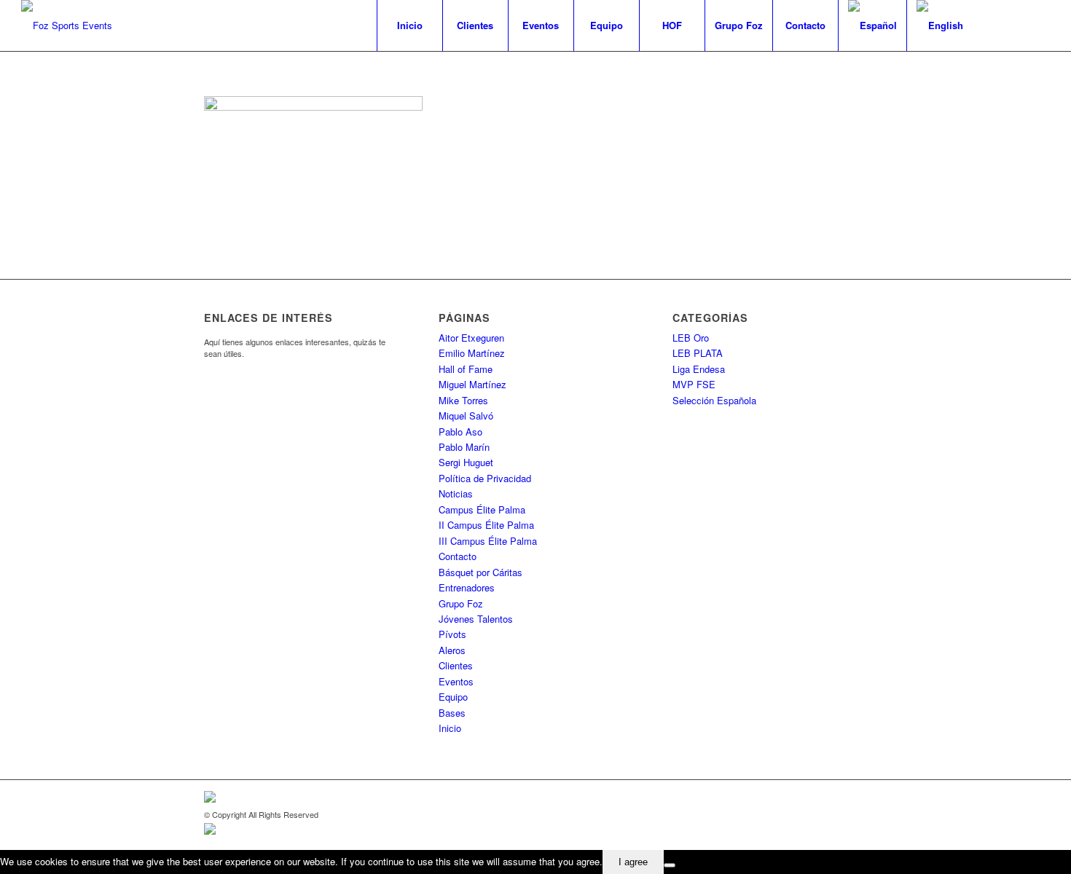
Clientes (456, 665)
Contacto (457, 556)
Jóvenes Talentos (476, 619)
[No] (669, 865)
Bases (452, 713)
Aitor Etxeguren (471, 338)
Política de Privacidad (485, 478)
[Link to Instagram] (1039, 25)
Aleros (452, 650)
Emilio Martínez (472, 353)
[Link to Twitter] (1017, 25)
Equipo (453, 697)
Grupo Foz (461, 603)
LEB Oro (690, 338)
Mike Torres (463, 400)
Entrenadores (467, 587)
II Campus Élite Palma (486, 525)
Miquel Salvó (466, 415)
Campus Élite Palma (482, 509)
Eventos (456, 681)
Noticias (456, 493)
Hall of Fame (466, 369)
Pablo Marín (464, 447)
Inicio (450, 728)
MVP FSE (693, 384)
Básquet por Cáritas (480, 572)
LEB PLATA (697, 353)
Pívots (452, 634)
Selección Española (714, 400)
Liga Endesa (698, 369)
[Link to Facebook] (995, 25)
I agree (633, 862)
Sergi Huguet (466, 462)
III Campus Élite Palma (488, 541)
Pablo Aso (460, 431)
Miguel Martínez (472, 384)
